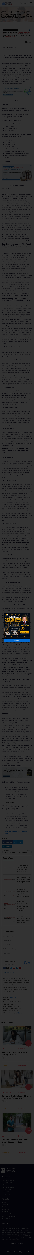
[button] (6, 614)
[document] (17, 627)
